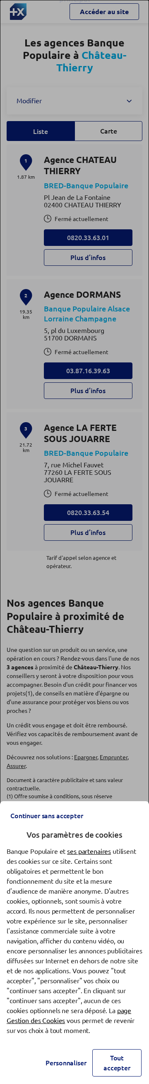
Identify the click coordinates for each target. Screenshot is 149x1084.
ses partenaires (89, 851)
